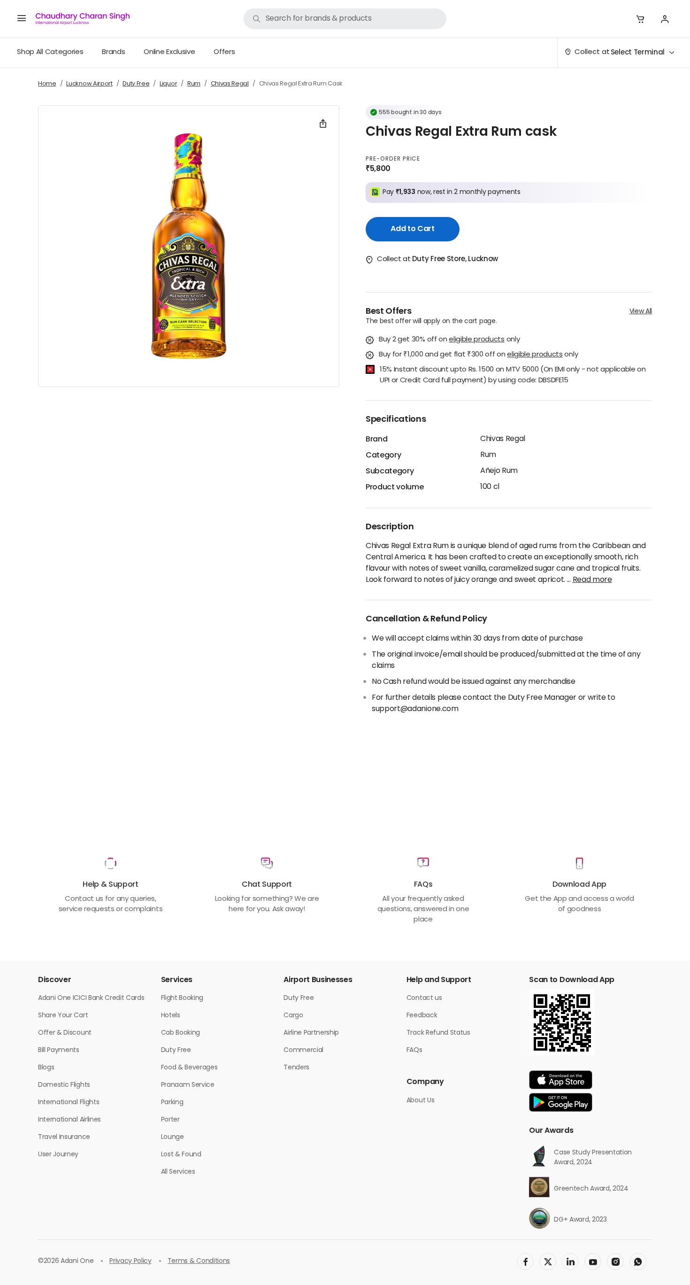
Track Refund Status (438, 1033)
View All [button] (640, 312)
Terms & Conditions (199, 1261)
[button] (640, 18)
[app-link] (560, 1079)
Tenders (296, 1067)
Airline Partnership (311, 1033)
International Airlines (69, 1120)
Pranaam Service (188, 1085)
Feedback (421, 1015)
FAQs (414, 1050)
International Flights (68, 1102)
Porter (170, 1120)
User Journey (58, 1154)
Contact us (424, 998)
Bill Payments (58, 1050)
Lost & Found (181, 1154)
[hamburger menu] (21, 18)
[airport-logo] (83, 19)
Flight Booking (182, 998)
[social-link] (525, 1261)
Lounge (172, 1137)
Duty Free (176, 1050)
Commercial (303, 1050)
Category (383, 455)
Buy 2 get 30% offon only (449, 340)
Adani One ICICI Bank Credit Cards (91, 998)
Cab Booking (180, 1033)
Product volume (395, 487)
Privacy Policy (130, 1261)
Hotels (170, 1015)
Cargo (293, 1015)
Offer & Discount (65, 1033)
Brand (376, 439)
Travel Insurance (64, 1137)
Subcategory (390, 471)
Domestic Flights (64, 1085)
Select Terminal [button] (638, 53)
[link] (345, 19)
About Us (420, 1100)
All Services (178, 1172)
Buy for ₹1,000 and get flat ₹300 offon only (478, 355)
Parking (172, 1102)
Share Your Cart (63, 1015)
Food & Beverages (189, 1067)
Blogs (46, 1067)
